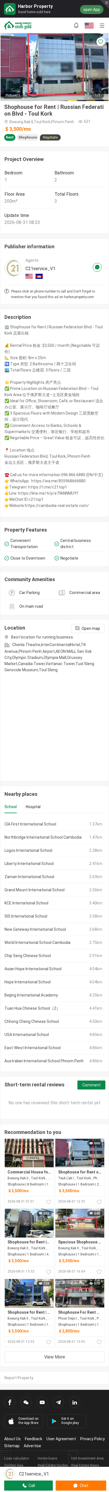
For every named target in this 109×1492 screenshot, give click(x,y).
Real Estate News (85, 1465)
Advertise (32, 1446)
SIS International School (25, 916)
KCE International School (26, 903)
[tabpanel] (54, 942)
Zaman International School (29, 876)
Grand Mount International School (34, 890)
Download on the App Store (28, 1421)
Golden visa (13, 1465)
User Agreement (61, 1439)
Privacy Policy (92, 1439)
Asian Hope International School (32, 969)
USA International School (26, 1034)
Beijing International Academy (31, 995)
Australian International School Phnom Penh (44, 1061)
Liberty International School (29, 863)
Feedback (33, 1439)
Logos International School (28, 850)
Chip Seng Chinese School (27, 955)
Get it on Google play (70, 1421)
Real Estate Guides (53, 1465)
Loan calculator (16, 1458)
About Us (12, 1439)
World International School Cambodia (37, 942)
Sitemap (12, 1446)
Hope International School (27, 982)
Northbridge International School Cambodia (43, 837)
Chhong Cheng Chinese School (31, 1021)
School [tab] (10, 807)
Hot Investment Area (87, 1458)
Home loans (47, 1458)
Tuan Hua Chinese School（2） (32, 1008)
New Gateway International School (35, 929)
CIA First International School (30, 824)
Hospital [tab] (33, 807)
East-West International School (32, 1048)
